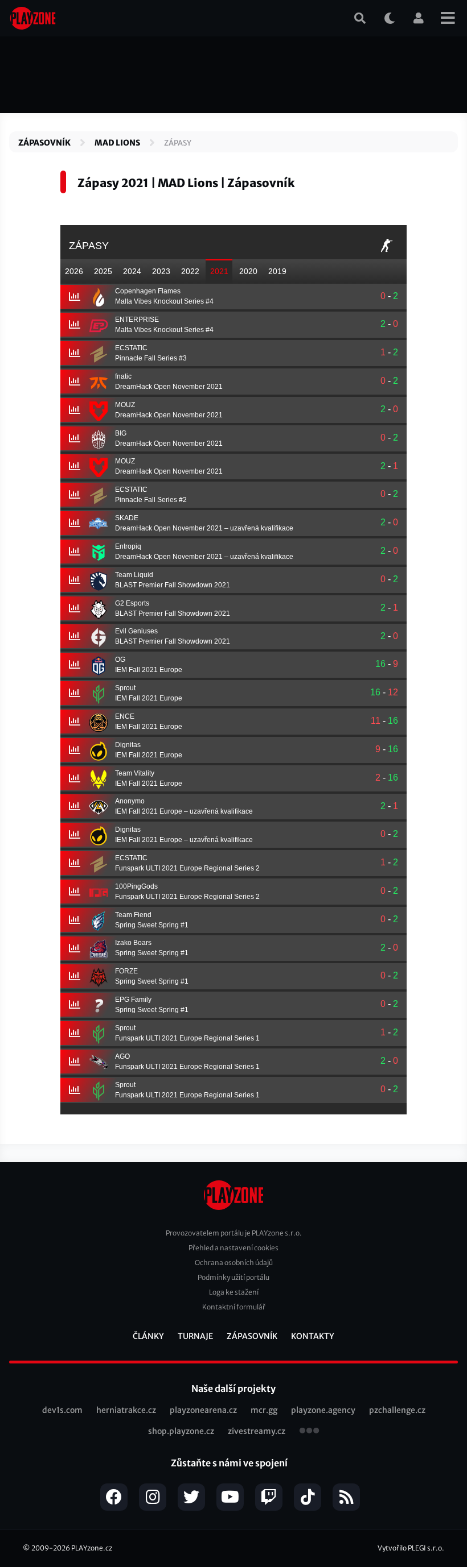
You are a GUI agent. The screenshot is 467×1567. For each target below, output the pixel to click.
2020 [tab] (248, 271)
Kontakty (312, 1336)
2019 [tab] (277, 271)
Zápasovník (44, 143)
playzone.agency (323, 1410)
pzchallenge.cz (397, 1410)
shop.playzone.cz (181, 1431)
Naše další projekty (233, 1388)
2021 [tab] (219, 271)
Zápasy (177, 143)
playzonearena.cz (203, 1410)
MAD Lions (117, 143)
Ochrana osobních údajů (234, 1262)
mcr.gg (264, 1410)
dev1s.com (62, 1410)
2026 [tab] (74, 271)
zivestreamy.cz (256, 1431)
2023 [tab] (161, 271)
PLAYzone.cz (91, 1548)
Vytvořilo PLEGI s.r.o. (411, 1548)
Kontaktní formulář (233, 1307)
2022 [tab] (190, 271)
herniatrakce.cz (126, 1410)
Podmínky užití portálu (233, 1277)
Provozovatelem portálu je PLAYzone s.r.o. (234, 1233)
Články (148, 1336)
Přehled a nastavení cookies (233, 1247)
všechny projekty (309, 1431)
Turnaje (195, 1336)
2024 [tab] (132, 271)
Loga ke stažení (234, 1292)
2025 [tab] (103, 271)
